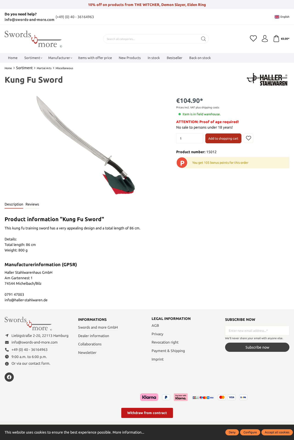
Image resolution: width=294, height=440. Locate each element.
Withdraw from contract (147, 413)
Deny (232, 432)
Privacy (157, 334)
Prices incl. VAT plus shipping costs (197, 107)
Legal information (171, 318)
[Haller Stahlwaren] (268, 80)
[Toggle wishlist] (248, 138)
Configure (250, 432)
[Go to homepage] (33, 39)
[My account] (264, 38)
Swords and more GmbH (98, 327)
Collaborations (90, 344)
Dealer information (93, 336)
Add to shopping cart (223, 138)
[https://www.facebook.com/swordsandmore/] (9, 377)
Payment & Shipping (168, 351)
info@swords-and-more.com (29, 19)
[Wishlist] (253, 38)
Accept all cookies (277, 432)
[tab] (14, 204)
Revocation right (165, 342)
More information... (128, 432)
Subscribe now (257, 347)
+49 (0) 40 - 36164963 (29, 349)
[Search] (203, 38)
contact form (38, 363)
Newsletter (87, 352)
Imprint (158, 359)
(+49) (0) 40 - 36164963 (75, 17)
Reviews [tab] (32, 204)
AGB (155, 325)
